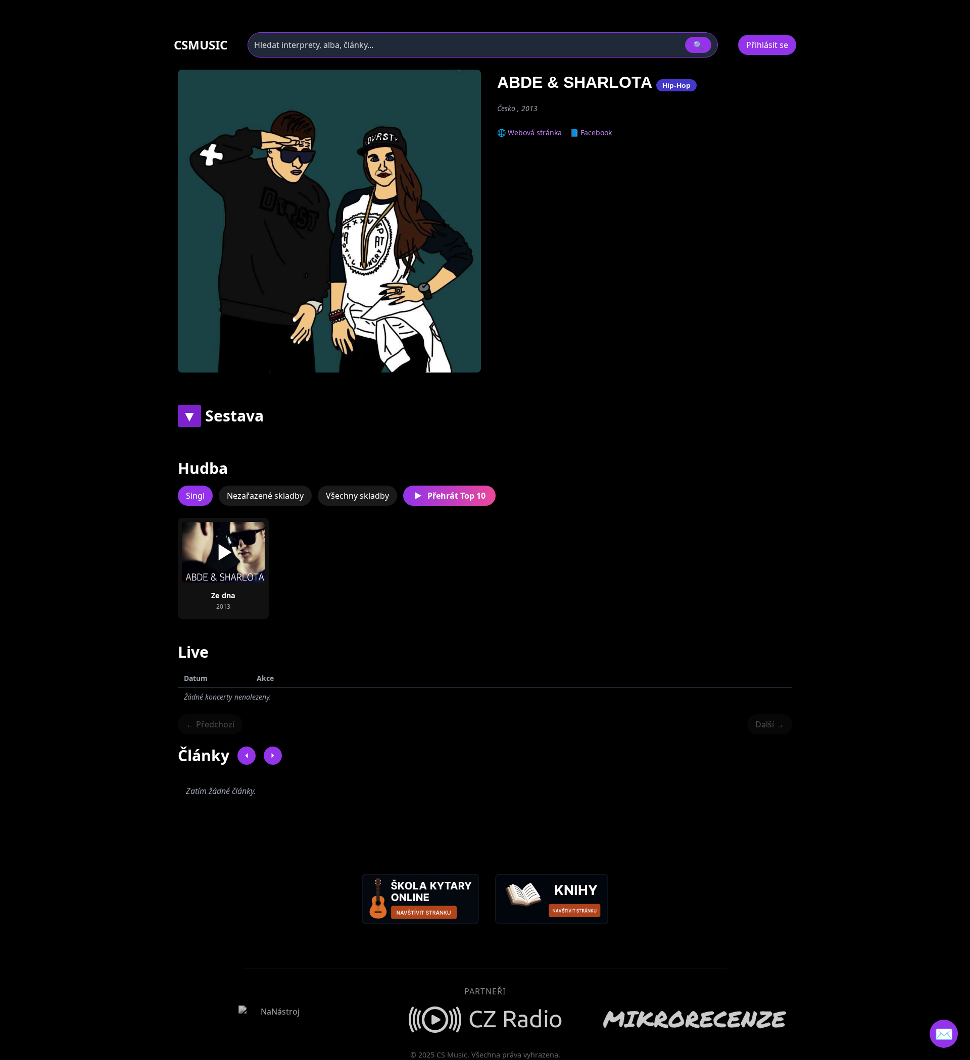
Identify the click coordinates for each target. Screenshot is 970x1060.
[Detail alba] (239, 552)
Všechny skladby (357, 495)
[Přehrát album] (207, 552)
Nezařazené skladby (265, 495)
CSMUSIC (200, 45)
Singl (195, 495)
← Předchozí (210, 724)
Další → (769, 724)
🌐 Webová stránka (529, 132)
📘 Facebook (591, 132)
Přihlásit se (767, 44)
